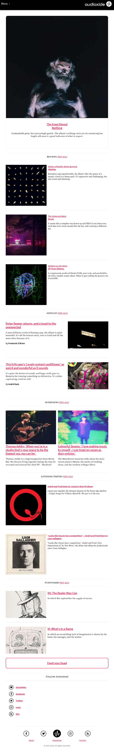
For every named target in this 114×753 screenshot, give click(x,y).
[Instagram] (70, 733)
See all (62, 157)
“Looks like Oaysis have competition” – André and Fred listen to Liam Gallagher (78, 537)
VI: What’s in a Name (60, 629)
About (31, 740)
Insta (18, 707)
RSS (17, 714)
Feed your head (57, 663)
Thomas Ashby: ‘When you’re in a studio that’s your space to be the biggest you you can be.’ (27, 450)
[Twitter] (43, 733)
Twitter (19, 701)
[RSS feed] (88, 733)
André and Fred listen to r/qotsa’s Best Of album (70, 486)
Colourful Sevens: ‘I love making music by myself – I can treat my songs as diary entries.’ (82, 450)
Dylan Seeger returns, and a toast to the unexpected (31, 325)
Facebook (20, 694)
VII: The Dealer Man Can (62, 593)
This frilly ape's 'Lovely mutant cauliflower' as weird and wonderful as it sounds (35, 366)
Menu (4, 3)
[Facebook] (26, 733)
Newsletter (21, 687)
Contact (82, 740)
